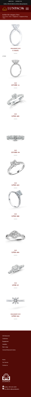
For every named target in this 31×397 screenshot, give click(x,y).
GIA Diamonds (6, 336)
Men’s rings (5, 347)
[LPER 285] (15, 237)
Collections (5, 338)
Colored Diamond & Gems (9, 350)
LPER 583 (15, 116)
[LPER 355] (15, 300)
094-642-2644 (10, 3)
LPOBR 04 (15, 152)
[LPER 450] (15, 169)
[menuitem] (11, 1)
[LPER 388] (15, 200)
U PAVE (15, 50)
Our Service (5, 362)
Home (3, 359)
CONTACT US (18, 1)
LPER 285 (15, 252)
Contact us (5, 365)
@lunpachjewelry (23, 3)
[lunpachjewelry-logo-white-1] (12, 8)
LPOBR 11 (15, 85)
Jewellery (4, 344)
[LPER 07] (15, 269)
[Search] (22, 8)
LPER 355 (15, 316)
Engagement (14, 48)
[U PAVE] (15, 35)
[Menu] (26, 8)
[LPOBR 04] (15, 137)
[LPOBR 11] (15, 69)
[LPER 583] (15, 100)
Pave (19, 48)
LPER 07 (15, 285)
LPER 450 (15, 185)
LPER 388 (15, 216)
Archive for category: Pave (10, 15)
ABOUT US (11, 1)
